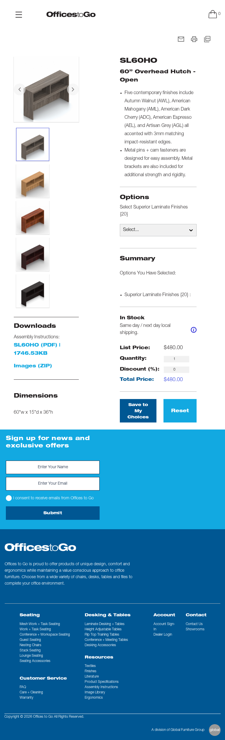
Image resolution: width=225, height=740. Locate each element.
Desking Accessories (100, 645)
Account (164, 615)
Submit (52, 513)
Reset (180, 411)
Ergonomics (94, 698)
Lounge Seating (31, 656)
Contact (196, 615)
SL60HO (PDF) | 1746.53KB (37, 349)
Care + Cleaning (31, 692)
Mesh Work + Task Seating (40, 624)
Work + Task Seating (35, 629)
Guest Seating (30, 640)
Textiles (90, 666)
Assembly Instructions (101, 687)
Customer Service (43, 679)
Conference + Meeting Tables (106, 640)
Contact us (194, 624)
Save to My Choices (138, 411)
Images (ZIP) (33, 366)
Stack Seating (30, 650)
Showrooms (195, 629)
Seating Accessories (35, 661)
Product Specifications (102, 682)
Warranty (26, 698)
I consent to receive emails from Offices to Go (53, 498)
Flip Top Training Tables (102, 635)
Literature (92, 676)
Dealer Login (163, 635)
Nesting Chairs (30, 645)
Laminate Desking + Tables (105, 624)
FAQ (23, 687)
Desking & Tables (108, 615)
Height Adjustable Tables (103, 629)
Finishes (90, 671)
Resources (99, 658)
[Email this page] (181, 40)
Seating (30, 615)
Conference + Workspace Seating (45, 635)
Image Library (95, 692)
